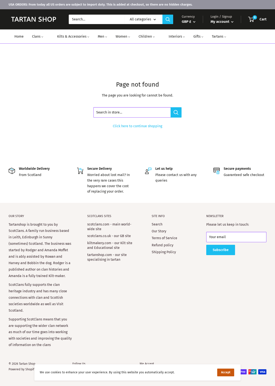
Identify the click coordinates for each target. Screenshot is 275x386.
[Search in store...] (176, 112)
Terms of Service (164, 238)
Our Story (159, 231)
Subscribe (221, 250)
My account (220, 21)
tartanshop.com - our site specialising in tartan (107, 257)
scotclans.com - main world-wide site (109, 226)
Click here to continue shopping (137, 126)
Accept (225, 372)
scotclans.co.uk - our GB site (109, 236)
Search (157, 224)
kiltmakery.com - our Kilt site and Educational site (109, 245)
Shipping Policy (164, 252)
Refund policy (162, 245)
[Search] (167, 19)
